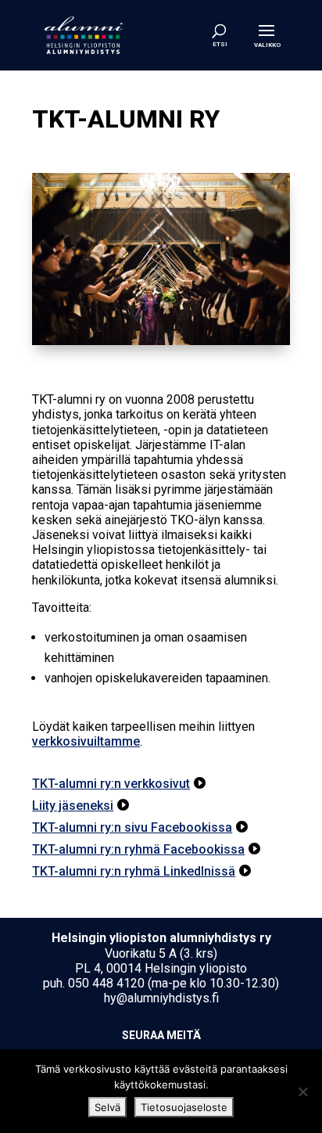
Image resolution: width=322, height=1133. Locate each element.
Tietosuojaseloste (184, 1107)
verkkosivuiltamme (86, 741)
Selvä (107, 1107)
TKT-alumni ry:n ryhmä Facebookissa (138, 849)
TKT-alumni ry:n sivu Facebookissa (132, 827)
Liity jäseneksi (72, 805)
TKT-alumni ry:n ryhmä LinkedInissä (133, 871)
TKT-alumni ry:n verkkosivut (111, 783)
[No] (302, 1091)
